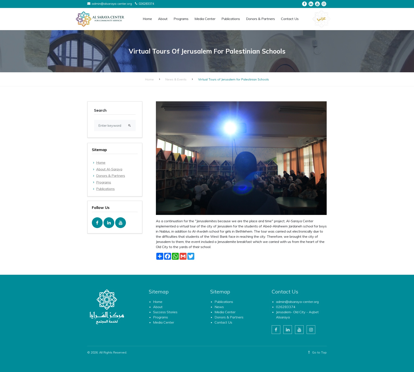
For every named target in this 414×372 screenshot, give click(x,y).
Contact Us (290, 19)
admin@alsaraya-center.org (297, 301)
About (158, 307)
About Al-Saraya (109, 169)
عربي (321, 18)
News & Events (176, 79)
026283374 (285, 307)
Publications (105, 189)
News (219, 307)
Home (147, 19)
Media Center (163, 322)
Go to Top (319, 352)
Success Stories (165, 312)
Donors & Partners (260, 19)
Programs (103, 182)
